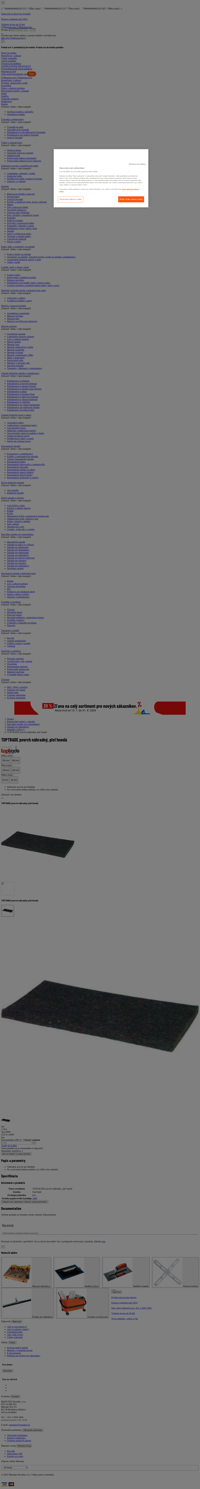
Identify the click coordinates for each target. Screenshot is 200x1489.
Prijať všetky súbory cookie (131, 199)
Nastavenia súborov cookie (70, 199)
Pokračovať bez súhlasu (137, 164)
